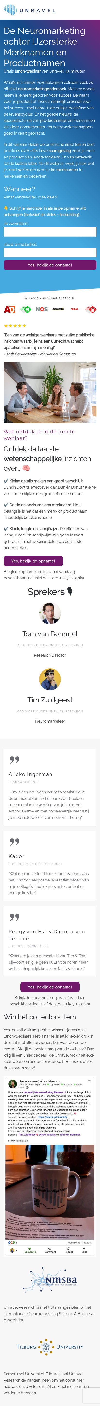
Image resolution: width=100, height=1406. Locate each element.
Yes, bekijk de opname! (50, 265)
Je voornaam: (16, 223)
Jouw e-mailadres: (20, 244)
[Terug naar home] (29, 10)
